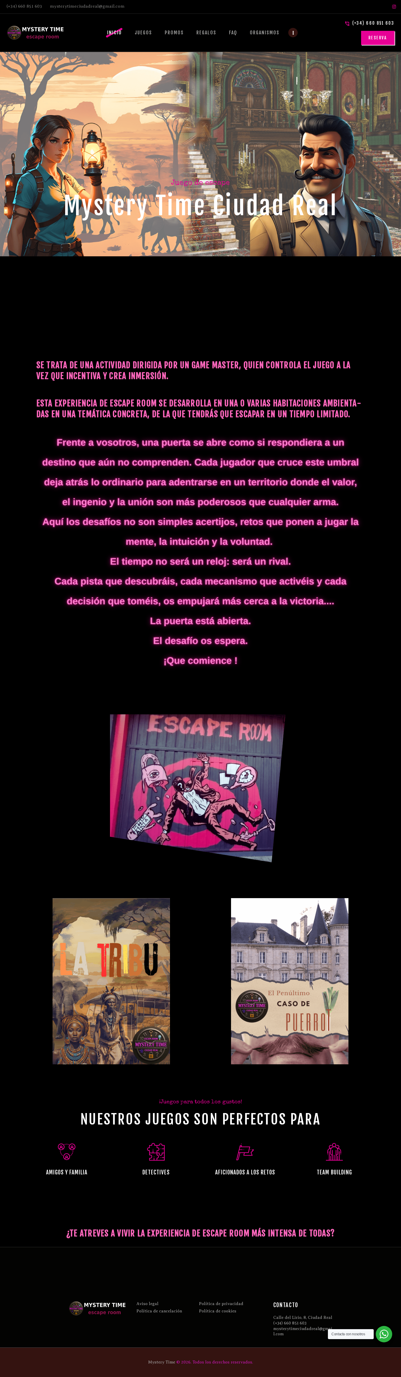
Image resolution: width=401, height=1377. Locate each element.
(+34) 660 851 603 (289, 1323)
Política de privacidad (221, 1304)
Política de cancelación (159, 1311)
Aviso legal (148, 1304)
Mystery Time (161, 1362)
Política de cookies (217, 1311)
